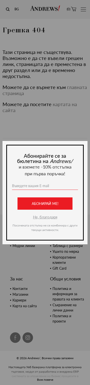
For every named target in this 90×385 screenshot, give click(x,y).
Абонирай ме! (45, 203)
